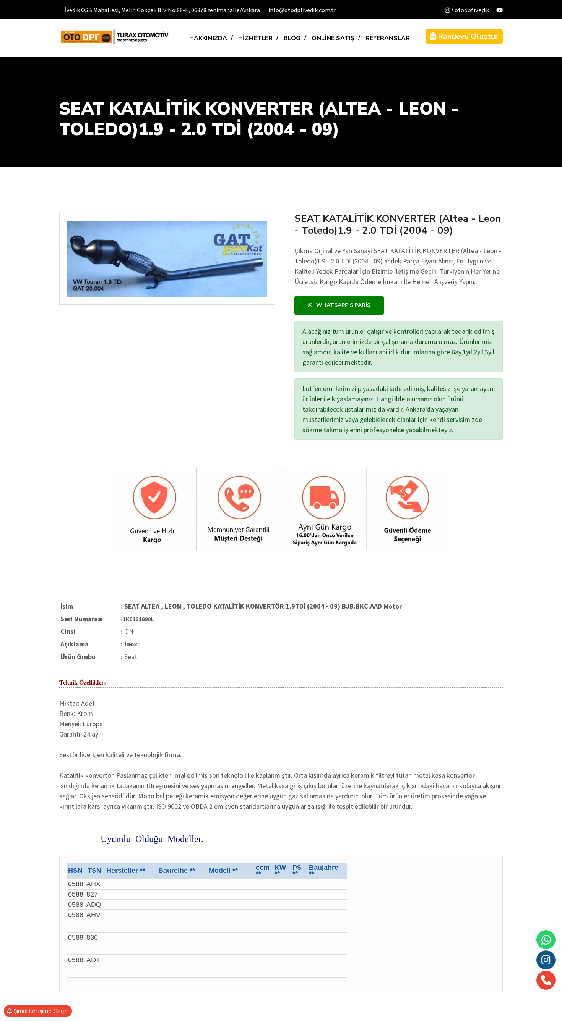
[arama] (546, 980)
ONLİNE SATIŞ (333, 38)
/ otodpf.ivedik (469, 10)
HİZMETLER (255, 38)
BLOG (292, 38)
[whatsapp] (546, 940)
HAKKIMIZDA (208, 38)
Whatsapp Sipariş (343, 305)
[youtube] (499, 10)
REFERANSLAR (387, 38)
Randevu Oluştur (467, 36)
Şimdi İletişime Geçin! (40, 1011)
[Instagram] (546, 960)
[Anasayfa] (114, 36)
